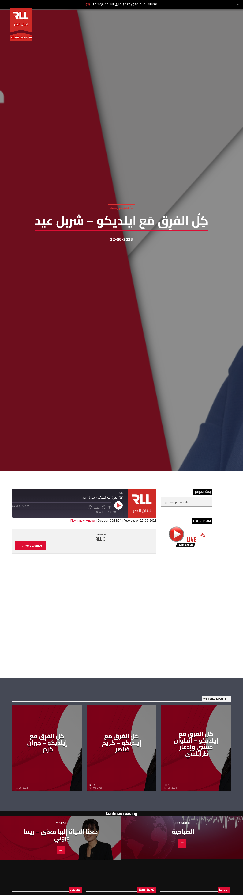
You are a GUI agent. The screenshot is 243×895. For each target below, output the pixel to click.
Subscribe (114, 552)
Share (99, 552)
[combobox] (186, 541)
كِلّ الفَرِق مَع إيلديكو (121, 226)
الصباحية (183, 871)
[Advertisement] (186, 652)
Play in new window (82, 560)
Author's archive (31, 585)
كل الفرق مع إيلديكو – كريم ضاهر (121, 782)
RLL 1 (18, 825)
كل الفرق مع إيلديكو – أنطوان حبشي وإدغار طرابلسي (196, 783)
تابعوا (88, 4)
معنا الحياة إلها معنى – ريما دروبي (61, 875)
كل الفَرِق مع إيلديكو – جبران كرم (47, 782)
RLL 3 (100, 579)
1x (96, 547)
